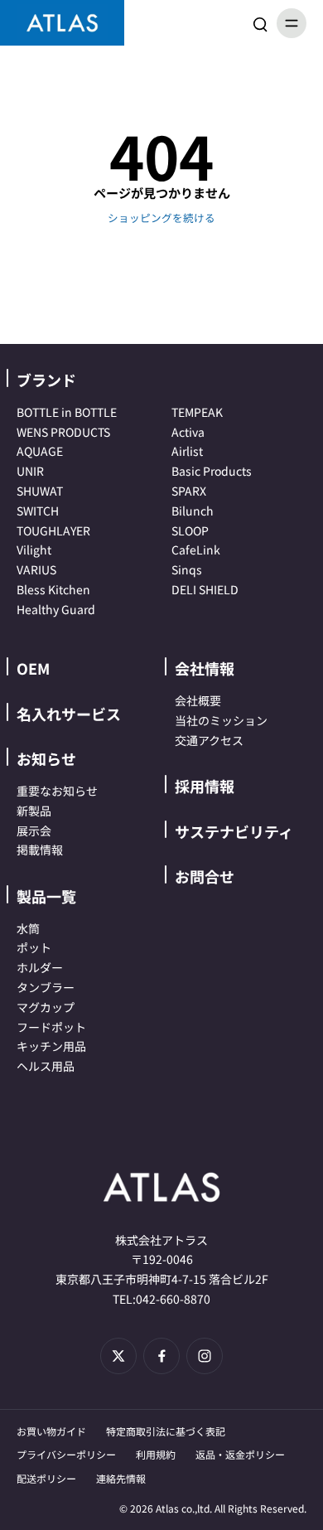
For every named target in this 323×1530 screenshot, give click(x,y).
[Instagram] (204, 1356)
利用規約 (156, 1454)
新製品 (34, 810)
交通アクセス (209, 740)
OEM (33, 668)
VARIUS (36, 569)
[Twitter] (118, 1356)
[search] (260, 23)
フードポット (51, 1027)
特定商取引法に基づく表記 (165, 1431)
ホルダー (40, 967)
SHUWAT (40, 490)
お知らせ (46, 758)
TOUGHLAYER (53, 530)
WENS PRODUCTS (63, 432)
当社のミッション (221, 720)
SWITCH (38, 510)
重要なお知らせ (57, 790)
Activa (188, 432)
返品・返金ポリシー (240, 1454)
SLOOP (190, 530)
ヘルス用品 (46, 1066)
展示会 (34, 830)
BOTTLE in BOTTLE (67, 412)
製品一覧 (46, 896)
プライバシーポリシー (66, 1454)
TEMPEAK (197, 412)
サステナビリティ (234, 831)
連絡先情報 (121, 1478)
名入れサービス (69, 713)
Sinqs (186, 569)
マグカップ (46, 1007)
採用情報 (204, 785)
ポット (34, 947)
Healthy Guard (56, 609)
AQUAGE (40, 451)
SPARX (188, 490)
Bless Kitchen (53, 589)
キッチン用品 (51, 1046)
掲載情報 (40, 849)
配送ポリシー (46, 1478)
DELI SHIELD (205, 589)
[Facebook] (161, 1356)
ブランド (46, 379)
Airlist (187, 451)
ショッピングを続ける (161, 217)
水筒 (28, 928)
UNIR (30, 470)
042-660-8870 (173, 1298)
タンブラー (46, 987)
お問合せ (204, 876)
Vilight (34, 549)
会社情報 (204, 668)
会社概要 (198, 700)
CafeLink (195, 549)
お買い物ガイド (51, 1431)
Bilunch (192, 510)
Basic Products (211, 470)
